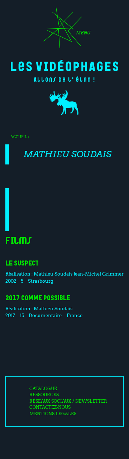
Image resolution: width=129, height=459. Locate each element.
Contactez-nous (50, 407)
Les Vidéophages (64, 65)
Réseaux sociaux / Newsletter (68, 401)
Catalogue (43, 388)
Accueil (18, 137)
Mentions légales (52, 413)
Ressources (44, 394)
